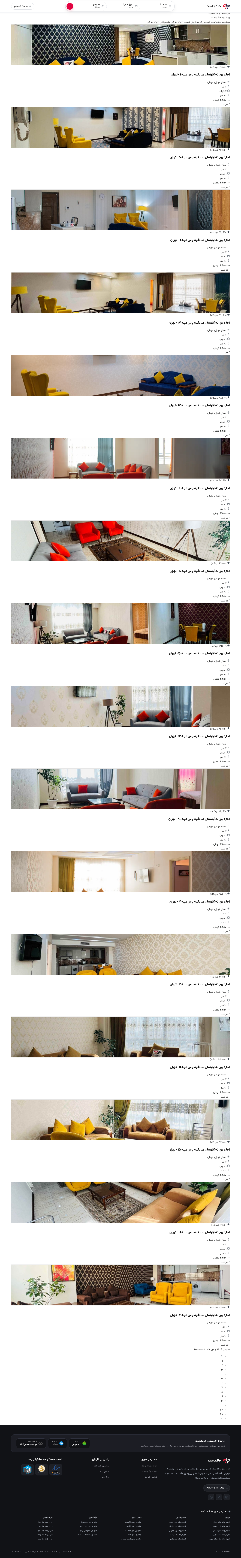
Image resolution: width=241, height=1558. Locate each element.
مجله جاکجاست (150, 1471)
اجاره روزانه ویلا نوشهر (178, 1539)
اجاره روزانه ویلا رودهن (44, 1534)
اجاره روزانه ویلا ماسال (177, 1526)
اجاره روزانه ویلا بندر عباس (131, 1539)
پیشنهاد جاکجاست (220, 22)
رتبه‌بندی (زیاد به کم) (158, 22)
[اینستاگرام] (227, 1497)
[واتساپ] (211, 1497)
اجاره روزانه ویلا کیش (133, 1522)
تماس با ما (105, 1471)
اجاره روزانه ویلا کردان (45, 1522)
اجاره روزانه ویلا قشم (133, 1526)
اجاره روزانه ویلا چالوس (177, 1530)
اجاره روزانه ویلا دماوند (44, 1530)
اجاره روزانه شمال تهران (221, 1534)
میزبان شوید (151, 1476)
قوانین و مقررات (102, 1465)
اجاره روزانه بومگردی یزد (88, 1530)
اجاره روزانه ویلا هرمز (133, 1534)
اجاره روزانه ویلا (149, 1465)
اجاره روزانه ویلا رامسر (177, 1522)
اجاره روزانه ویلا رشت (178, 1534)
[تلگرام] (219, 1497)
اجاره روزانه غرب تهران (221, 1526)
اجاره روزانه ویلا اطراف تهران (219, 1539)
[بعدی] (221, 1418)
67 (221, 1410)
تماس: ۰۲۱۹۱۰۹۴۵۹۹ (215, 1488)
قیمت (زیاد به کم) (180, 22)
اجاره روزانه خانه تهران (221, 1522)
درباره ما (106, 1476)
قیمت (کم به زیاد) (200, 22)
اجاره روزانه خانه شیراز (88, 1522)
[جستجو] (70, 6)
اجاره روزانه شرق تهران (221, 1530)
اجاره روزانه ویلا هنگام (133, 1530)
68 (221, 1414)
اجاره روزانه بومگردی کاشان (87, 1534)
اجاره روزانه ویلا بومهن (45, 1539)
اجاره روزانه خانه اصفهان (88, 1526)
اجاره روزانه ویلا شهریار (44, 1526)
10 (222, 1401)
